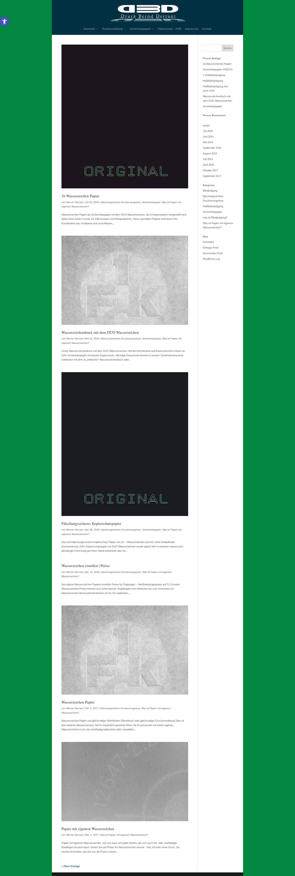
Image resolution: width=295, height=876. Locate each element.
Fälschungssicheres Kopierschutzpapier (91, 523)
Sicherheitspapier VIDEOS (218, 69)
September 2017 (212, 176)
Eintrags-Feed (211, 247)
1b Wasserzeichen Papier (80, 195)
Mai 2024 (208, 142)
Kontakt (207, 29)
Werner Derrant (74, 202)
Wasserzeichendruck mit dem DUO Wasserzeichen (100, 332)
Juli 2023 (208, 159)
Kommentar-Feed (212, 253)
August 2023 (210, 153)
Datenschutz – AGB (169, 29)
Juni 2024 (208, 136)
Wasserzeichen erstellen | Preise (85, 565)
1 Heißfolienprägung (214, 75)
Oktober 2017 (210, 170)
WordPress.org (211, 258)
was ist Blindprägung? (215, 217)
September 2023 (212, 147)
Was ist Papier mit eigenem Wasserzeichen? (124, 834)
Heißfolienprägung (213, 80)
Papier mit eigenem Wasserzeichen (87, 828)
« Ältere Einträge (70, 866)
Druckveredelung (112, 29)
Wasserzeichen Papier (78, 702)
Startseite (89, 29)
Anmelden (208, 241)
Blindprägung (210, 190)
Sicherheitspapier (140, 29)
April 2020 (208, 164)
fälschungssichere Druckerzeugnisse (121, 202)
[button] (4, 21)
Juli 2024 (208, 130)
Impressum (191, 29)
